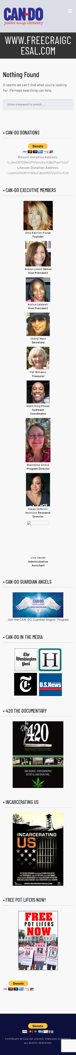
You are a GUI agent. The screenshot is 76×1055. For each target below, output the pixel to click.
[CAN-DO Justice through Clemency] (23, 16)
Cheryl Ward (38, 339)
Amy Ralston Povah (38, 233)
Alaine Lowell (33, 269)
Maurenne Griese (38, 465)
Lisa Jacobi (38, 558)
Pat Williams (38, 372)
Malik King (34, 406)
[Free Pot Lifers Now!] (38, 941)
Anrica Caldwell (38, 304)
